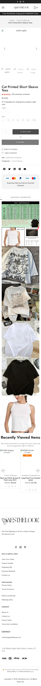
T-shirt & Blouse (22, 20)
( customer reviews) (21, 94)
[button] (3, 7)
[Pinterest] (23, 1)
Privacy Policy (11, 671)
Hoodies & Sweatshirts (31, 475)
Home (12, 20)
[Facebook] (17, 1)
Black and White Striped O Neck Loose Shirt (10, 479)
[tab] (20, 197)
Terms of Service (24, 671)
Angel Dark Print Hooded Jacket (30, 479)
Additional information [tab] (20, 197)
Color (4, 108)
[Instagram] (20, 1)
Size (3, 116)
